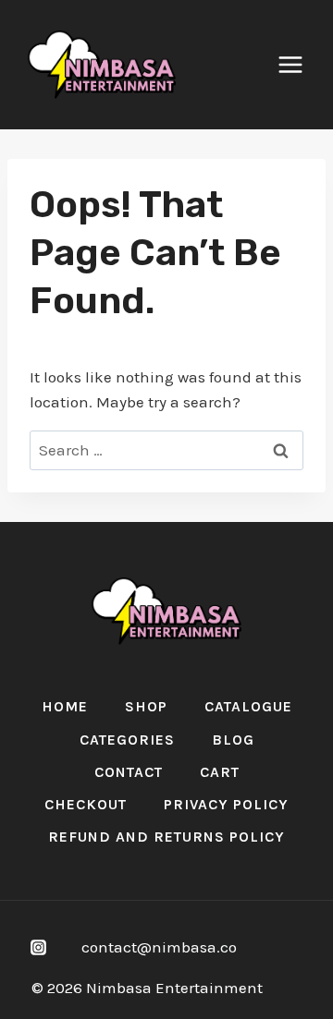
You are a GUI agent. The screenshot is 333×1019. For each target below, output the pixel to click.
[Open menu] (299, 64)
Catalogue (248, 706)
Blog (233, 739)
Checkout (85, 804)
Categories (127, 739)
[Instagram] (38, 947)
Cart (220, 772)
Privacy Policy (226, 804)
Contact (128, 772)
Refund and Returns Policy (166, 836)
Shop (146, 706)
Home (65, 706)
